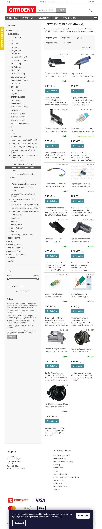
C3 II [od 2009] (16, 50)
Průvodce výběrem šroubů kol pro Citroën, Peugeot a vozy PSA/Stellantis (21, 317)
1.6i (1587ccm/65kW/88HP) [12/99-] (24, 140)
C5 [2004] (14, 93)
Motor (14, 177)
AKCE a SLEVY (13, 30)
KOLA (10, 241)
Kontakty (56, 465)
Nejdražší (79, 37)
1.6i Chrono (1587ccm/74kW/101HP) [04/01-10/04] (24, 156)
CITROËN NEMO (16, 215)
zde (59, 516)
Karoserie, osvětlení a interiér (23, 174)
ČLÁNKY (56, 490)
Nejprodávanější (52, 42)
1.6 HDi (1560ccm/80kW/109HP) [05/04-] (25, 208)
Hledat (61, 10)
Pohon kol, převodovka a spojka (24, 184)
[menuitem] (12, 18)
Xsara (13, 133)
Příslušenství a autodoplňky (22, 187)
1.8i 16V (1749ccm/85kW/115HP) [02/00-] (23, 195)
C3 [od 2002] (15, 44)
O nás (55, 471)
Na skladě (17, 286)
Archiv (12, 337)
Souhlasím (83, 515)
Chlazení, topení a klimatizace (23, 164)
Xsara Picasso (16, 137)
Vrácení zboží (58, 480)
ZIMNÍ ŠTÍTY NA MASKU (16, 254)
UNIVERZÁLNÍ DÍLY (14, 251)
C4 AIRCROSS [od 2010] (19, 80)
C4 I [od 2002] (16, 64)
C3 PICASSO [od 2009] (19, 57)
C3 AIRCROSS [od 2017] (19, 60)
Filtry (14, 171)
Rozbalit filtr (21, 291)
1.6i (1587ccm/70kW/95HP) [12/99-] (24, 147)
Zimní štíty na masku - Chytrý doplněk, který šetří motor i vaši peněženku (21, 332)
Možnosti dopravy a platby (63, 461)
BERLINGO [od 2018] (18, 120)
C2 (12, 40)
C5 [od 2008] (15, 100)
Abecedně (67, 42)
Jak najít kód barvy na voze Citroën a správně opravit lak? (21, 311)
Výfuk (14, 191)
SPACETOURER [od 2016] (20, 123)
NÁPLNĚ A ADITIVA (14, 244)
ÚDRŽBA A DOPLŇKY (15, 248)
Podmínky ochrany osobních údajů (66, 477)
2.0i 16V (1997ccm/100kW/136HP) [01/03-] (23, 200)
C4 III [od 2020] (16, 70)
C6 (12, 127)
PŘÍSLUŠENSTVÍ (14, 238)
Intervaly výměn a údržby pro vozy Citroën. (20, 327)
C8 (12, 130)
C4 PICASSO (15, 84)
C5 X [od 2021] (16, 110)
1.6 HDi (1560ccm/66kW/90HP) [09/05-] (25, 205)
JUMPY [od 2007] (17, 228)
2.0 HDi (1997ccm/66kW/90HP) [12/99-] (25, 211)
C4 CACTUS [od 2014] (18, 77)
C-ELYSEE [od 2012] (18, 74)
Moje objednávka (59, 458)
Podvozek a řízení (18, 181)
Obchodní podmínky (60, 474)
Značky (11, 261)
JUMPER (14, 221)
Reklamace (57, 483)
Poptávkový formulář (48, 2)
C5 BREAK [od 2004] (18, 97)
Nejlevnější (66, 37)
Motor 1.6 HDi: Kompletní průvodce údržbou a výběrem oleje (20, 322)
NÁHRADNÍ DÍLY (13, 34)
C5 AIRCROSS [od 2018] (19, 107)
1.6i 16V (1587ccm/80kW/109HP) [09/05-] (23, 151)
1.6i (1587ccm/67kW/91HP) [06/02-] (24, 143)
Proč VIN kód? (58, 468)
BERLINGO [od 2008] (18, 117)
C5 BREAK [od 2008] (18, 103)
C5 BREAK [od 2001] (18, 90)
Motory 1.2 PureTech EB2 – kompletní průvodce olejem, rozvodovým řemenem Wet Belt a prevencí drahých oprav (22, 305)
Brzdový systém (18, 161)
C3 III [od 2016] (16, 54)
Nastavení (19, 523)
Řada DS (14, 231)
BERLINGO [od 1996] (18, 113)
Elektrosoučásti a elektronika (23, 167)
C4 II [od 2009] (16, 67)
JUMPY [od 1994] (17, 225)
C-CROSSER (15, 218)
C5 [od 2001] (15, 87)
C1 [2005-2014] (16, 37)
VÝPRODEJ (12, 258)
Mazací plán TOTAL (60, 487)
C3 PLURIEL (15, 47)
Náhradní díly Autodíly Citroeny (22, 234)
